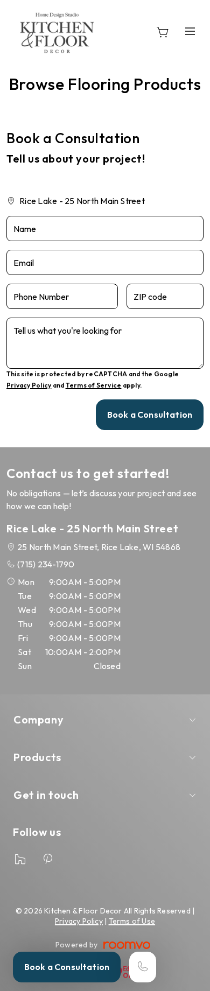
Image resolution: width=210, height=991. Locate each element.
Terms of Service (94, 385)
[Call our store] (142, 967)
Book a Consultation (66, 966)
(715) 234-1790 (45, 564)
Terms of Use (132, 921)
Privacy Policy (28, 385)
